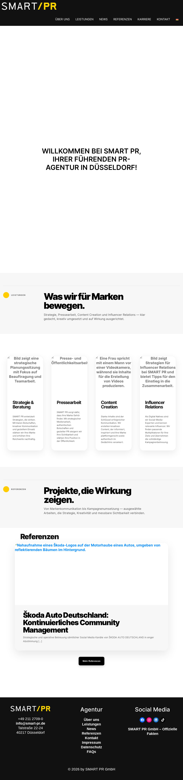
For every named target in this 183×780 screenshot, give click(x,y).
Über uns (91, 720)
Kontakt (91, 738)
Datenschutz (91, 747)
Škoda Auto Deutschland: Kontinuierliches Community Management (71, 622)
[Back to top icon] (167, 773)
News (91, 729)
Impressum (91, 742)
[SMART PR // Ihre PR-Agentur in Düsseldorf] (29, 6)
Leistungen (91, 724)
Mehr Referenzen (92, 661)
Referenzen (91, 733)
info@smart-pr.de (30, 723)
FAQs (91, 752)
